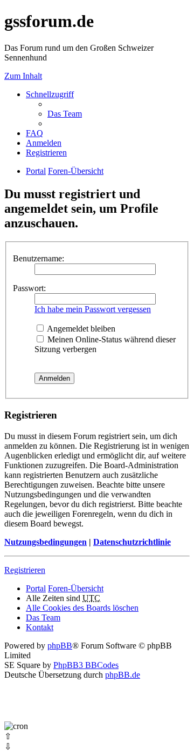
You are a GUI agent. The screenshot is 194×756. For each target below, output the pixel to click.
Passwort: (29, 288)
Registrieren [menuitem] (46, 152)
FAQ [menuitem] (34, 133)
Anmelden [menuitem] (43, 142)
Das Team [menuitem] (64, 113)
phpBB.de (122, 674)
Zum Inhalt (23, 75)
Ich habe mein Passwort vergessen (92, 309)
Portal (36, 171)
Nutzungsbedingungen (45, 541)
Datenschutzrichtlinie (132, 541)
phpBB (59, 645)
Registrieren (24, 570)
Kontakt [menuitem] (39, 627)
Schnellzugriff (50, 94)
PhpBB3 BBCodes (86, 665)
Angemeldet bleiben (80, 328)
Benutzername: (38, 258)
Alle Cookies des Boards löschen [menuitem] (82, 607)
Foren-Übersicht (75, 588)
